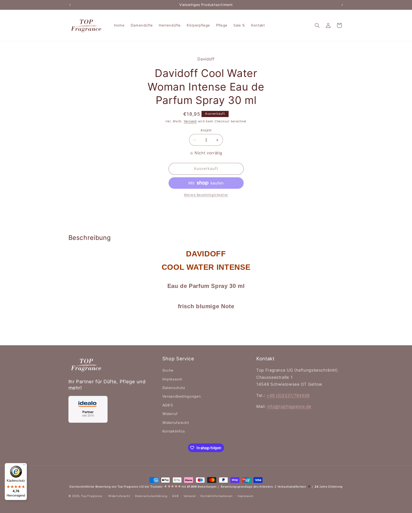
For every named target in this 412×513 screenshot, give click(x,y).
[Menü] (24, 466)
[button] (317, 25)
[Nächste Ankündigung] (342, 5)
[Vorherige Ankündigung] (70, 5)
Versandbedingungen (181, 396)
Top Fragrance (91, 496)
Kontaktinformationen (217, 496)
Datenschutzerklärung (151, 496)
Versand (190, 121)
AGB (175, 496)
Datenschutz (173, 388)
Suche (168, 370)
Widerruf (170, 414)
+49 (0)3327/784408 (288, 395)
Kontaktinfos (173, 431)
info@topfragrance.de (289, 406)
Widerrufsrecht (175, 423)
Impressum (172, 379)
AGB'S (167, 405)
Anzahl (206, 130)
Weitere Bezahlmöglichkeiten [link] (206, 195)
